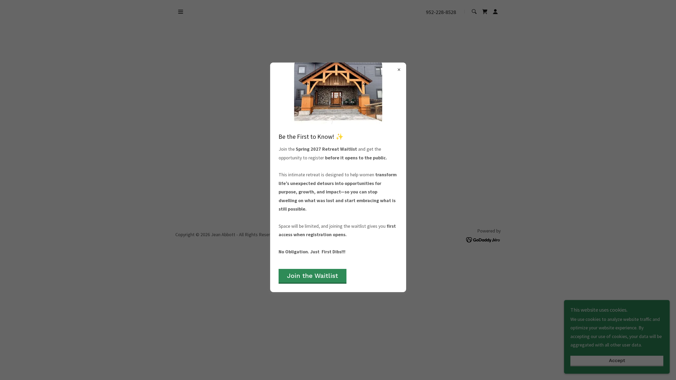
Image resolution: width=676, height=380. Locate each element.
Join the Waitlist (312, 275)
